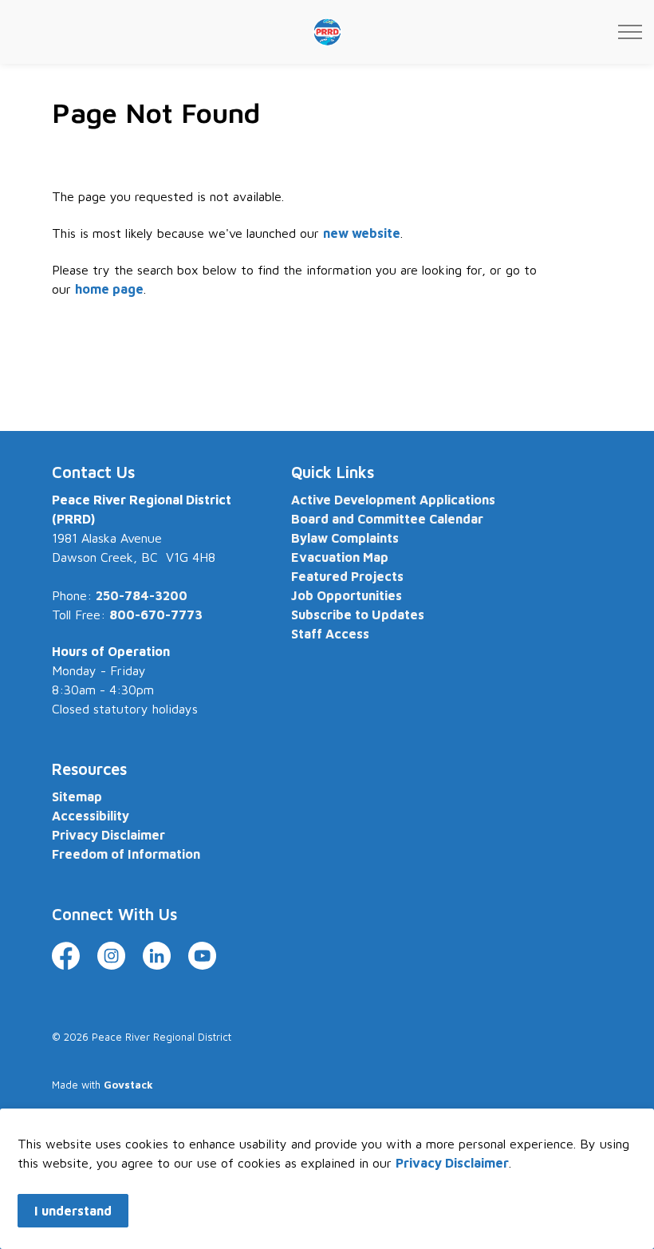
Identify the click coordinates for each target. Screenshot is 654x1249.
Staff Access (330, 633)
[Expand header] (630, 32)
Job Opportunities (346, 595)
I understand (73, 1211)
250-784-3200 (141, 595)
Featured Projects (347, 576)
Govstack (128, 1084)
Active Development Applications (393, 499)
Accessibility (90, 815)
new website (361, 233)
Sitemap (77, 796)
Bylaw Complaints (345, 538)
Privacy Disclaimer (452, 1163)
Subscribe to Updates (357, 614)
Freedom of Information (126, 854)
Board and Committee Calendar (387, 519)
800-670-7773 (156, 614)
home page (109, 289)
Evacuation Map (339, 557)
